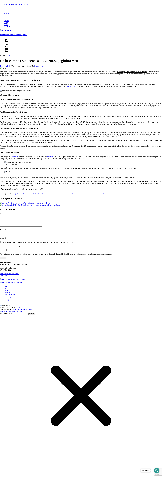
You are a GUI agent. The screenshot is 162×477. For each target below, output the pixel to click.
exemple (50, 157)
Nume (3, 230)
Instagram (7, 300)
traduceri (73, 194)
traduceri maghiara (83, 194)
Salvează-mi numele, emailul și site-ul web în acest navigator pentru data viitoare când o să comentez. (38, 242)
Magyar (6, 13)
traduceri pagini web (97, 194)
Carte (6, 25)
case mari (15, 157)
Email (2, 234)
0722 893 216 (5, 276)
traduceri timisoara (111, 194)
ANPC (19, 308)
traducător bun (71, 86)
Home (6, 21)
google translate (17, 194)
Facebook (7, 298)
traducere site (65, 194)
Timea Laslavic (5, 66)
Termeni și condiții (10, 294)
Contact (7, 27)
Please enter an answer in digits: (11, 246)
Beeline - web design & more (23, 309)
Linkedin (7, 302)
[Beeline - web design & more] (11, 311)
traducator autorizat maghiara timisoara (46, 194)
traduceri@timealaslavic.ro (9, 274)
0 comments (38, 66)
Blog (6, 23)
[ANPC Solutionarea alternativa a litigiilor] (13, 279)
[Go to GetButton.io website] (156, 474)
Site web (3, 238)
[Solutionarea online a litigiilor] (11, 282)
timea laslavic (28, 194)
